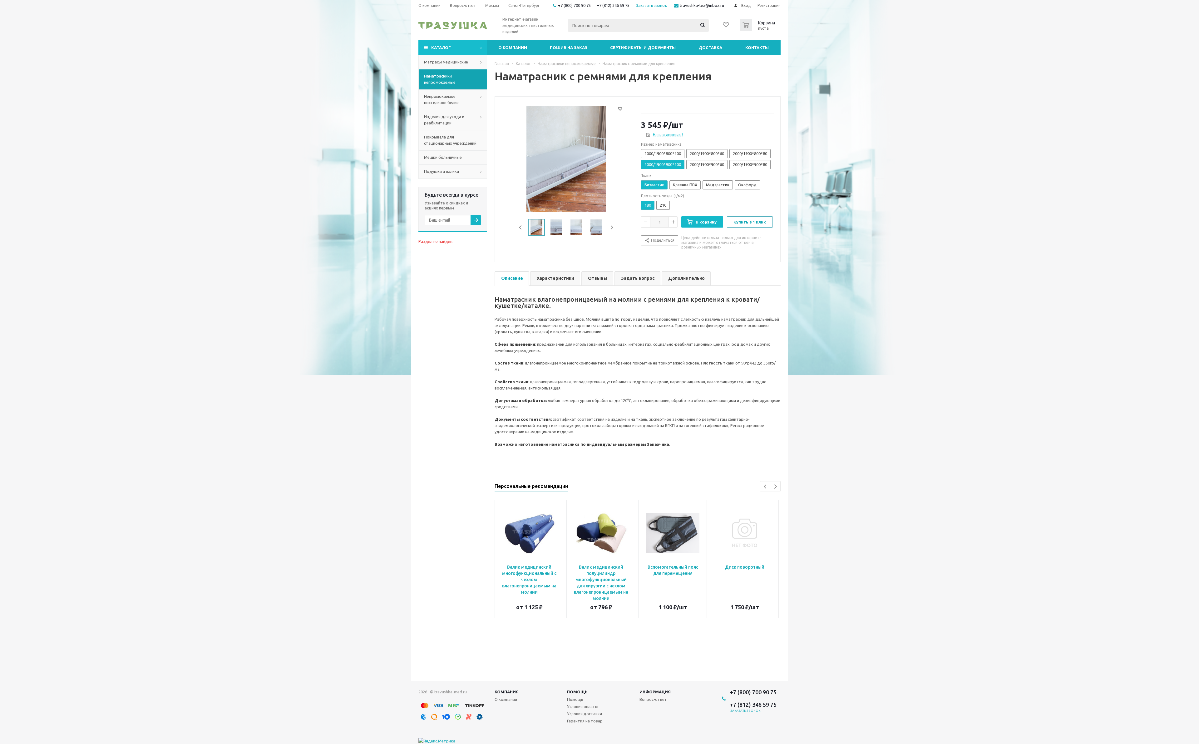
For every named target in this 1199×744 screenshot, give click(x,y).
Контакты (757, 47)
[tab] (512, 278)
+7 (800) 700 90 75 (574, 5)
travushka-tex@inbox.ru (702, 5)
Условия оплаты (582, 706)
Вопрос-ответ (653, 699)
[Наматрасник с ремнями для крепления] (566, 158)
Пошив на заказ (568, 47)
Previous (520, 227)
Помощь (577, 692)
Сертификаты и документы (643, 47)
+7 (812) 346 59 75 (613, 5)
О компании (512, 47)
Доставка (710, 47)
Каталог (441, 47)
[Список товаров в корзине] (758, 29)
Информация (655, 692)
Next (611, 227)
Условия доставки (584, 713)
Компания (507, 692)
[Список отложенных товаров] (726, 27)
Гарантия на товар (585, 721)
